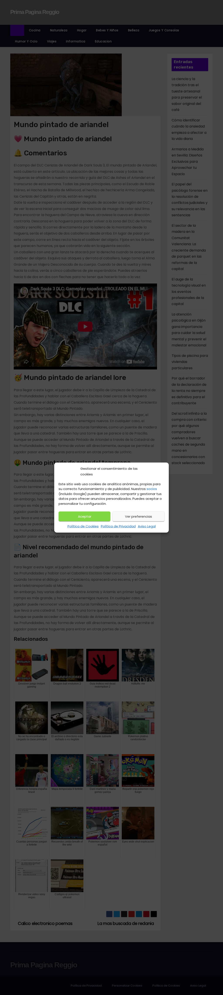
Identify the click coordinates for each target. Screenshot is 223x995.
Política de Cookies (83, 526)
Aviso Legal (147, 526)
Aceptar (84, 516)
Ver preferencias (138, 516)
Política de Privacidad (118, 526)
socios (152, 489)
